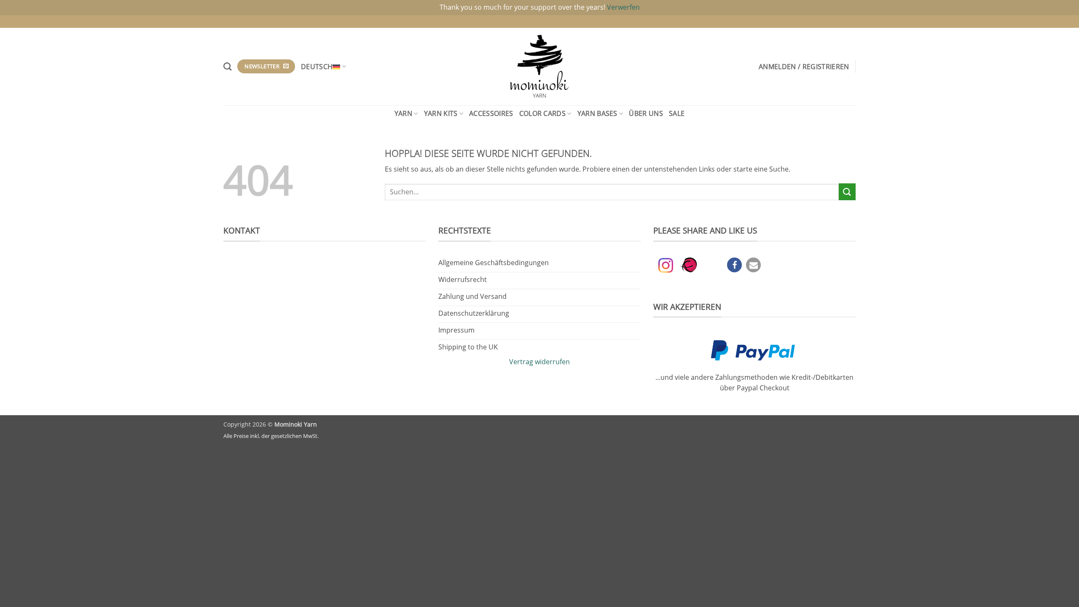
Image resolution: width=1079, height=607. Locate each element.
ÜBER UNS (646, 113)
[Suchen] (227, 66)
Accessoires (491, 113)
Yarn (403, 113)
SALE (676, 113)
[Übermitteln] (847, 191)
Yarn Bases (597, 113)
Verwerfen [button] (623, 7)
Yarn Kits (441, 113)
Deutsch (317, 66)
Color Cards (542, 113)
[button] (804, 66)
